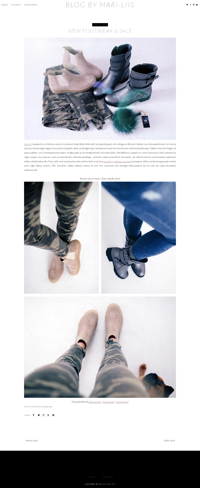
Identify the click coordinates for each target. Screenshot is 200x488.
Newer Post (32, 440)
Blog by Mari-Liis (100, 4)
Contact (16, 5)
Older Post (169, 440)
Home (4, 5)
